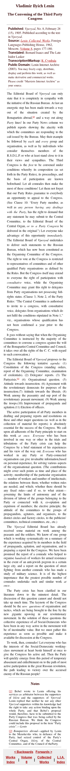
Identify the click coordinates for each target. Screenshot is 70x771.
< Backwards (23, 752)
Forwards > (44, 752)
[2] (33, 117)
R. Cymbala (48, 60)
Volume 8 (26, 48)
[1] (18, 379)
